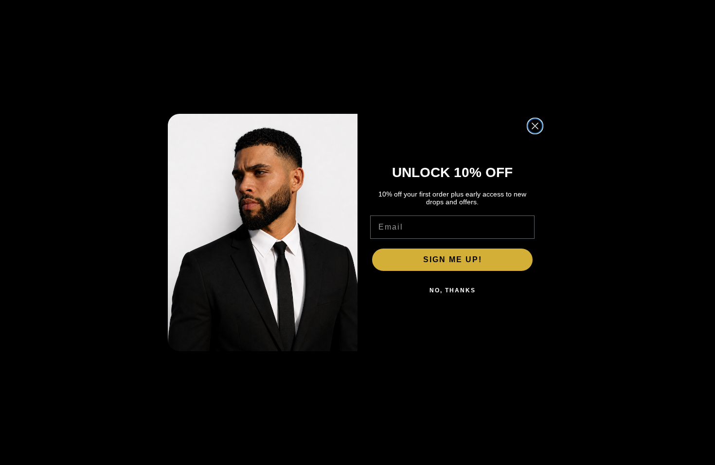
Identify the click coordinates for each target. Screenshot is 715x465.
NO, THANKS (452, 290)
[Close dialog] (535, 126)
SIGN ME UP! (452, 259)
